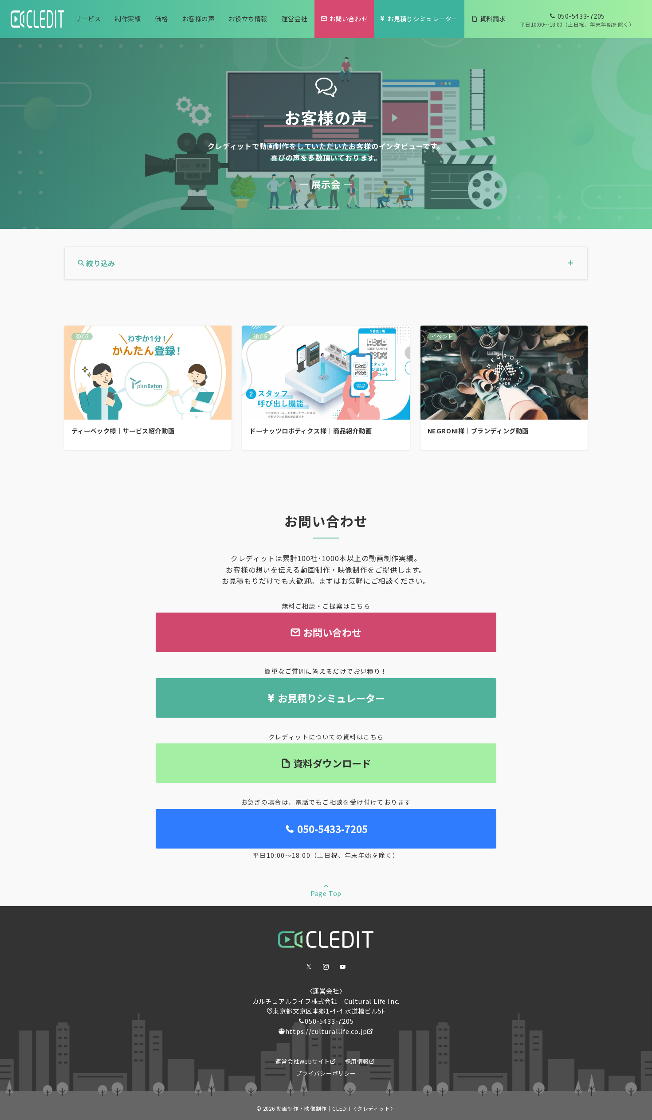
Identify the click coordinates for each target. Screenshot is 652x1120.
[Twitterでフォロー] (309, 967)
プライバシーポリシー (326, 1073)
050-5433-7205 (329, 1021)
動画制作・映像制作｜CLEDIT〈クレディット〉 (336, 1108)
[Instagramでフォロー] (326, 967)
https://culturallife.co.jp (326, 1031)
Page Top (326, 893)
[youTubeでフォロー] (343, 967)
